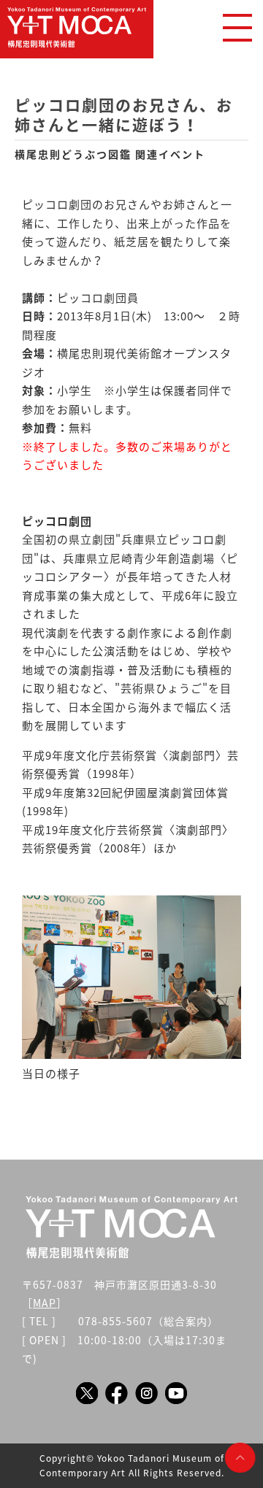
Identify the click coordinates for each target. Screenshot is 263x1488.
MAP (44, 1302)
